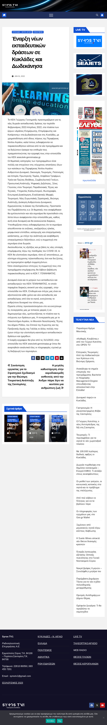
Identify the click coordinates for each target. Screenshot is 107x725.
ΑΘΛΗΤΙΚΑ (43, 657)
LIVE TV (77, 636)
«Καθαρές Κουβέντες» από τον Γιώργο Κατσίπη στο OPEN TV (88, 342)
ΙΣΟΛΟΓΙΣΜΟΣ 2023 (12, 683)
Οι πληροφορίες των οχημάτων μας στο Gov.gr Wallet (86, 514)
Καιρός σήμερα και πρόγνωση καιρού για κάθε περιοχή (89, 229)
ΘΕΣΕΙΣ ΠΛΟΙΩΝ (82, 657)
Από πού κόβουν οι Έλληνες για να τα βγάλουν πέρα (86, 501)
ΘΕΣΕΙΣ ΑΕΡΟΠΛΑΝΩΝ (85, 664)
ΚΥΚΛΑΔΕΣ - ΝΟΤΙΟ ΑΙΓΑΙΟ (22, 32)
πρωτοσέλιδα (89, 180)
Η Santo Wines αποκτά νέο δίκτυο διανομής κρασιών (88, 541)
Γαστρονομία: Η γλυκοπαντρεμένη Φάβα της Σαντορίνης (88, 411)
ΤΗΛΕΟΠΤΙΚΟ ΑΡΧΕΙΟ (85, 643)
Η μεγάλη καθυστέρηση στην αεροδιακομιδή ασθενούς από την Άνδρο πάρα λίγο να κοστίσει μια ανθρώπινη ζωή (51, 376)
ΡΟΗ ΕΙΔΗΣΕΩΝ (46, 664)
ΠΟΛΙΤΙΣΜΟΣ (45, 650)
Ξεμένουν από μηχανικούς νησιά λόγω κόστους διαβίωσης (88, 528)
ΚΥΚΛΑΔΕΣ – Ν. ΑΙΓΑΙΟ (50, 636)
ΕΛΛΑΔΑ (42, 643)
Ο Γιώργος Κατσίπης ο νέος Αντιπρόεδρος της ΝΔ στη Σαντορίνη (87, 424)
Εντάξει (50, 721)
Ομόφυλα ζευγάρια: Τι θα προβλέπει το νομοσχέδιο (88, 608)
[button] (97, 15)
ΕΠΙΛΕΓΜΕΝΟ (38, 32)
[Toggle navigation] (51, 15)
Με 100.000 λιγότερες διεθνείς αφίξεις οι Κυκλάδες (87, 454)
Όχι (59, 721)
